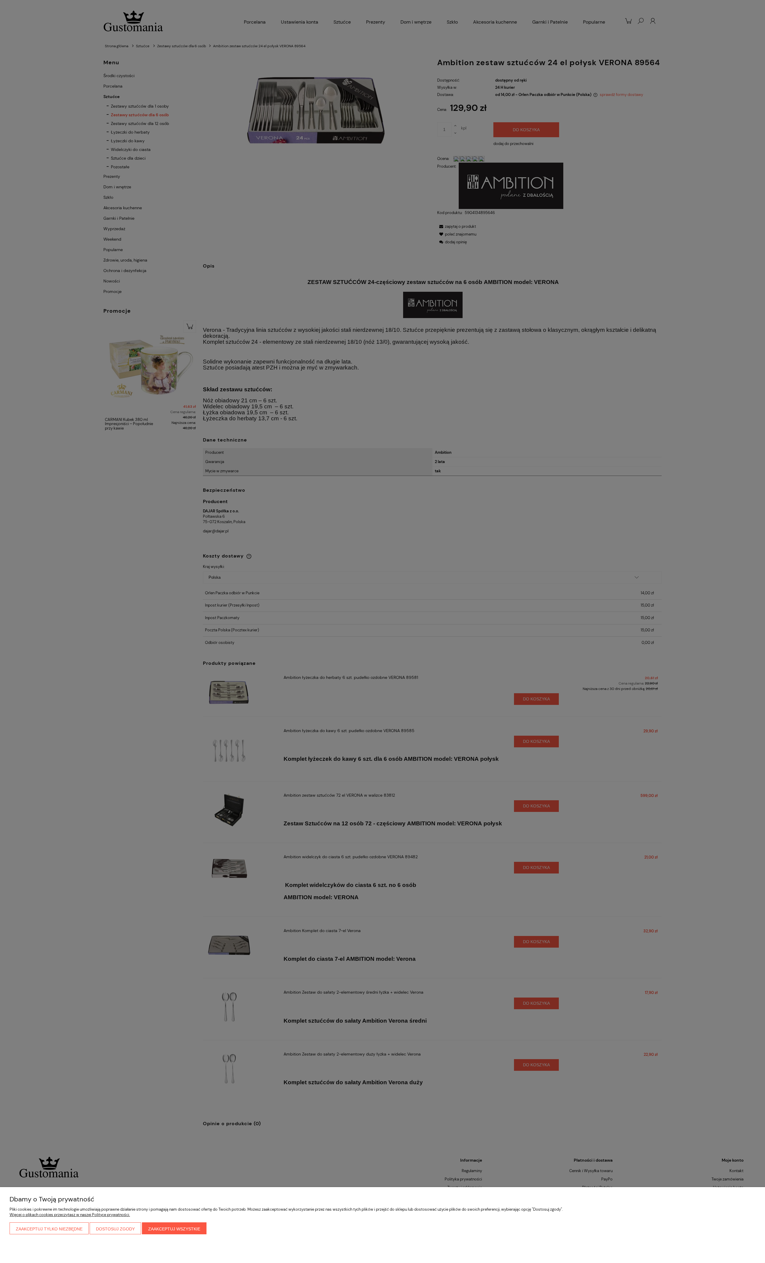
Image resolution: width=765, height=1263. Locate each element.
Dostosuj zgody (115, 1229)
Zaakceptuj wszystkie (174, 1229)
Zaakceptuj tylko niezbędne (49, 1229)
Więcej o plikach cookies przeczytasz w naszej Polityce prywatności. (70, 1214)
